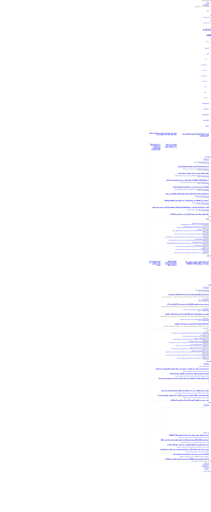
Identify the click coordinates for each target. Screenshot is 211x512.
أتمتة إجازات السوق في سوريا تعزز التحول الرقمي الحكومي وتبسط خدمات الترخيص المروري (192, 246)
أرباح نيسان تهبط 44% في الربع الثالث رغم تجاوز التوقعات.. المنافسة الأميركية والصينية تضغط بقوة (155, 147)
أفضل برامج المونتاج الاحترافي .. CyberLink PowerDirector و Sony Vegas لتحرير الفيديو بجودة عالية (180, 207)
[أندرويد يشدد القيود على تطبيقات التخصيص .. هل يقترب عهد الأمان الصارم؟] (195, 442)
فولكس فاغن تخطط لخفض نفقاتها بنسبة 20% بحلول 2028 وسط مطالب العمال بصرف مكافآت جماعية (190, 332)
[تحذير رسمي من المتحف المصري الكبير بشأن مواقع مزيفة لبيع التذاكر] (196, 397)
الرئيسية (207, 48)
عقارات (205, 97)
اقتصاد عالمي (204, 81)
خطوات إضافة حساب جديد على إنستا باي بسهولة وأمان (193, 173)
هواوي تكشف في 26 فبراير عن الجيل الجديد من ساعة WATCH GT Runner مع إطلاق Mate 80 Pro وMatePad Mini (188, 243)
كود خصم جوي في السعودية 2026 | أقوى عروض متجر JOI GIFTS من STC (188, 304)
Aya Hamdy (206, 210)
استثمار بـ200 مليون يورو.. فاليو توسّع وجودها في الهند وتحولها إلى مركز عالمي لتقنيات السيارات (191, 252)
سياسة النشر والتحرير (205, 466)
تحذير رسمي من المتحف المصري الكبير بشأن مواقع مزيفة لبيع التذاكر (189, 400)
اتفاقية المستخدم (206, 464)
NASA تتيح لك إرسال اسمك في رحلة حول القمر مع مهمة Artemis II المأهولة (195, 224)
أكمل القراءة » (205, 298)
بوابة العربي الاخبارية (194, 461)
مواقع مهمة (206, 120)
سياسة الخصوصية (205, 465)
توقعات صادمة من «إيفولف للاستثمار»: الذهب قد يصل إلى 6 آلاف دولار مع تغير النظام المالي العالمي (190, 230)
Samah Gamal (206, 291)
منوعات (207, 125)
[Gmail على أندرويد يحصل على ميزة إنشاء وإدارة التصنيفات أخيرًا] (197, 451)
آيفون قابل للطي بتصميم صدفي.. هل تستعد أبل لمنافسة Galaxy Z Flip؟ (189, 435)
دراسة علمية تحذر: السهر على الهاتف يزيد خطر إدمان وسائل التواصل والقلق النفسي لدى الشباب (182, 368)
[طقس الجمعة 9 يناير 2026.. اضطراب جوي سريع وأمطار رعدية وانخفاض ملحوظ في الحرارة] (192, 392)
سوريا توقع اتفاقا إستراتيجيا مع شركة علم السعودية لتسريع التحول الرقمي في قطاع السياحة (192, 249)
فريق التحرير (206, 469)
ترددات (209, 402)
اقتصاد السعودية (204, 75)
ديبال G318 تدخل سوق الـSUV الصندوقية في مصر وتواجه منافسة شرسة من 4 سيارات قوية (192, 345)
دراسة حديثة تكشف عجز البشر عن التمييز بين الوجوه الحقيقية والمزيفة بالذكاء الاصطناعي (192, 227)
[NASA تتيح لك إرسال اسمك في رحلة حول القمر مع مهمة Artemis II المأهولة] (200, 223)
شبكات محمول (205, 114)
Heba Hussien (206, 169)
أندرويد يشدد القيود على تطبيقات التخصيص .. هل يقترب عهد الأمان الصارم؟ (188, 444)
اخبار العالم (205, 70)
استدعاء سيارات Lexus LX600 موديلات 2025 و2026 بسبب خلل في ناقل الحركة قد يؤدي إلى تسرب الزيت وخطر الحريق (187, 351)
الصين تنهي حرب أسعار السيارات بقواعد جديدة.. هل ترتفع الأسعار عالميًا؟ (171, 145)
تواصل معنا (207, 468)
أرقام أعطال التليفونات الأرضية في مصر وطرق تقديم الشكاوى (191, 323)
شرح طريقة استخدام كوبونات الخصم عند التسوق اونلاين (193, 166)
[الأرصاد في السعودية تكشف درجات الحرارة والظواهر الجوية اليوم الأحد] (196, 371)
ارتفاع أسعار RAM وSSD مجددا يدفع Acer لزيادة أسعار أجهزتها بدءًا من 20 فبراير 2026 (185, 440)
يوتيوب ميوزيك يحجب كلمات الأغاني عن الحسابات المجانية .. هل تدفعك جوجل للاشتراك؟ (184, 449)
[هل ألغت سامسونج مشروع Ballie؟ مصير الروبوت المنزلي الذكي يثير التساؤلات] (194, 456)
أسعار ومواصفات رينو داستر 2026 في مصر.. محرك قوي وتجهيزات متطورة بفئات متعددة (193, 358)
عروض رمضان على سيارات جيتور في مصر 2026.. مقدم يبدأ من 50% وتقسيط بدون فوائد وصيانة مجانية (190, 348)
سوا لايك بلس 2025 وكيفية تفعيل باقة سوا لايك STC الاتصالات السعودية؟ (188, 294)
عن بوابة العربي (206, 463)
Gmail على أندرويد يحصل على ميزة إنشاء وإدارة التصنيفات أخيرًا (191, 187)
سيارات (205, 92)
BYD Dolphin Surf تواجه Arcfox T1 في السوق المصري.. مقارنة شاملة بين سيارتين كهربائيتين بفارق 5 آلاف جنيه (188, 342)
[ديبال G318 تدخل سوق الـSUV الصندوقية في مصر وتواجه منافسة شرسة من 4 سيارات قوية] (199, 344)
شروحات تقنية (205, 103)
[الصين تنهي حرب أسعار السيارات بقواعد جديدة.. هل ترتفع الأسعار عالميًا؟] (204, 335)
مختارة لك (209, 361)
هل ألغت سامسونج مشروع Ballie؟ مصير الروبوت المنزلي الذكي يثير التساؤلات (187, 459)
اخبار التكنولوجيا (204, 64)
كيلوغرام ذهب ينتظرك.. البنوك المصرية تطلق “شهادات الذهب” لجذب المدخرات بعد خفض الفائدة (191, 233)
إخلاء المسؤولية (206, 467)
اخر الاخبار (209, 255)
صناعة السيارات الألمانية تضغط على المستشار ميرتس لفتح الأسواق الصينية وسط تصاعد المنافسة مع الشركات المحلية (187, 354)
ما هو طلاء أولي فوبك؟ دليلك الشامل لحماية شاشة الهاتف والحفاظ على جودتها (187, 193)
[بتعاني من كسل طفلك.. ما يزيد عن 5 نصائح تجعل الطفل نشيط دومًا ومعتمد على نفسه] (203, 388)
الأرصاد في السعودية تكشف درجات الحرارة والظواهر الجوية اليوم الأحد (189, 373)
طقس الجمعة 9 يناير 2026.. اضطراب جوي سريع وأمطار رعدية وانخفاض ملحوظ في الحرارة (183, 395)
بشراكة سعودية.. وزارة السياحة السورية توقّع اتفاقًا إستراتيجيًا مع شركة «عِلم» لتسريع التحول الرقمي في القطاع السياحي (187, 236)
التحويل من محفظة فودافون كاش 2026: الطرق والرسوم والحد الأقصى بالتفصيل (187, 314)
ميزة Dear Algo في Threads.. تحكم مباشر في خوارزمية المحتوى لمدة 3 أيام (187, 180)
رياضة (206, 86)
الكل (206, 59)
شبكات (209, 284)
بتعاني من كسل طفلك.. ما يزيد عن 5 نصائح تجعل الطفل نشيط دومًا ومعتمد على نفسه (185, 390)
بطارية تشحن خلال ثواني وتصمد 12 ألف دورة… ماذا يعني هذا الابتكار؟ (189, 214)
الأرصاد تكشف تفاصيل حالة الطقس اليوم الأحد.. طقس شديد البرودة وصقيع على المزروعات (183, 378)
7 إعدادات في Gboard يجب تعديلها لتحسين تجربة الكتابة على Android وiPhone (186, 200)
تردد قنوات (206, 108)
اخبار (208, 53)
